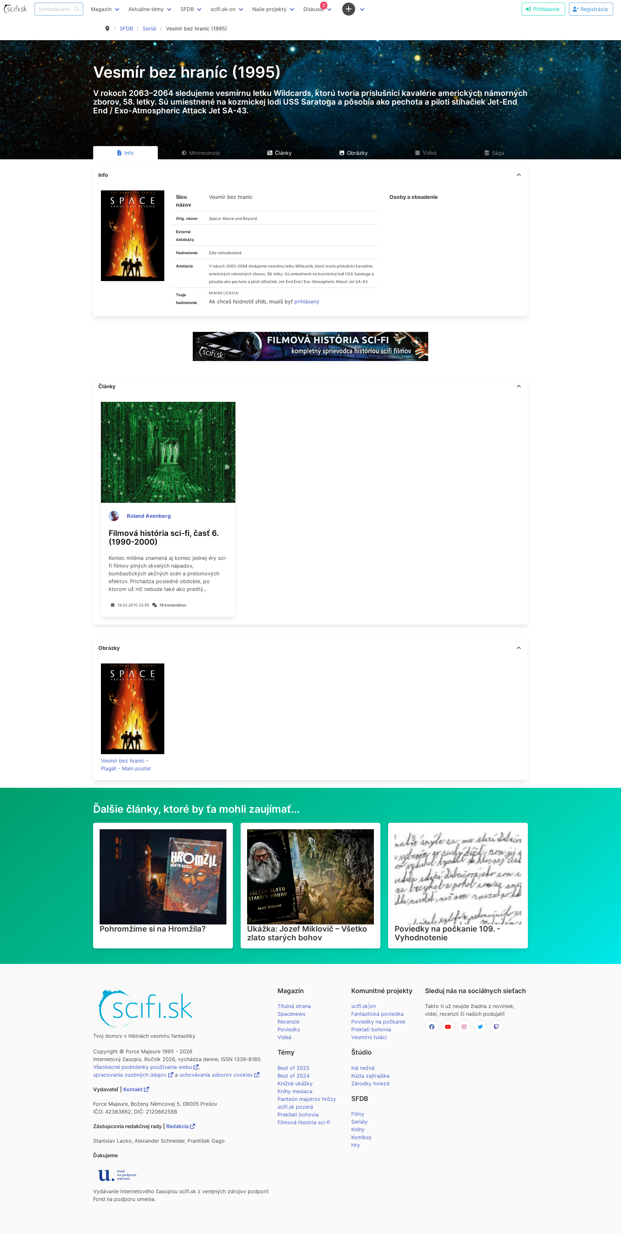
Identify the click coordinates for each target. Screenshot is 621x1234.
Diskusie (314, 7)
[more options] (519, 175)
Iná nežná (363, 1068)
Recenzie (289, 1021)
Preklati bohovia (371, 1029)
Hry (355, 1145)
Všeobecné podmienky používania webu (143, 1067)
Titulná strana (294, 1006)
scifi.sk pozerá (295, 1107)
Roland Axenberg (149, 516)
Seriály (359, 1121)
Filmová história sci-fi (304, 1122)
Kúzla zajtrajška (370, 1075)
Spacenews (291, 1014)
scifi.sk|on (363, 1006)
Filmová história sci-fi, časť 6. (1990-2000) (164, 537)
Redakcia (178, 1126)
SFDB (126, 28)
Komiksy (361, 1137)
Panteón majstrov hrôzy (307, 1099)
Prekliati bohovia (298, 1114)
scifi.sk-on (223, 9)
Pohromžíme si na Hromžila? (153, 929)
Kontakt (133, 1089)
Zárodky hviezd (370, 1083)
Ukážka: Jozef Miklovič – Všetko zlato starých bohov (307, 933)
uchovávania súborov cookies (217, 1074)
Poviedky (289, 1029)
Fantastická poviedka (377, 1014)
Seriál (149, 28)
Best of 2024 (294, 1075)
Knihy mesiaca (295, 1091)
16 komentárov (172, 605)
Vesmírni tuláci (369, 1037)
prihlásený (306, 301)
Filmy (357, 1114)
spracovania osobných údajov (130, 1074)
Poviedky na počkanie (378, 1021)
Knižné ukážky (295, 1083)
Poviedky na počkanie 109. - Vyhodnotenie (447, 933)
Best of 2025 (294, 1068)
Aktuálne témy (146, 9)
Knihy (358, 1129)
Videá (284, 1037)
